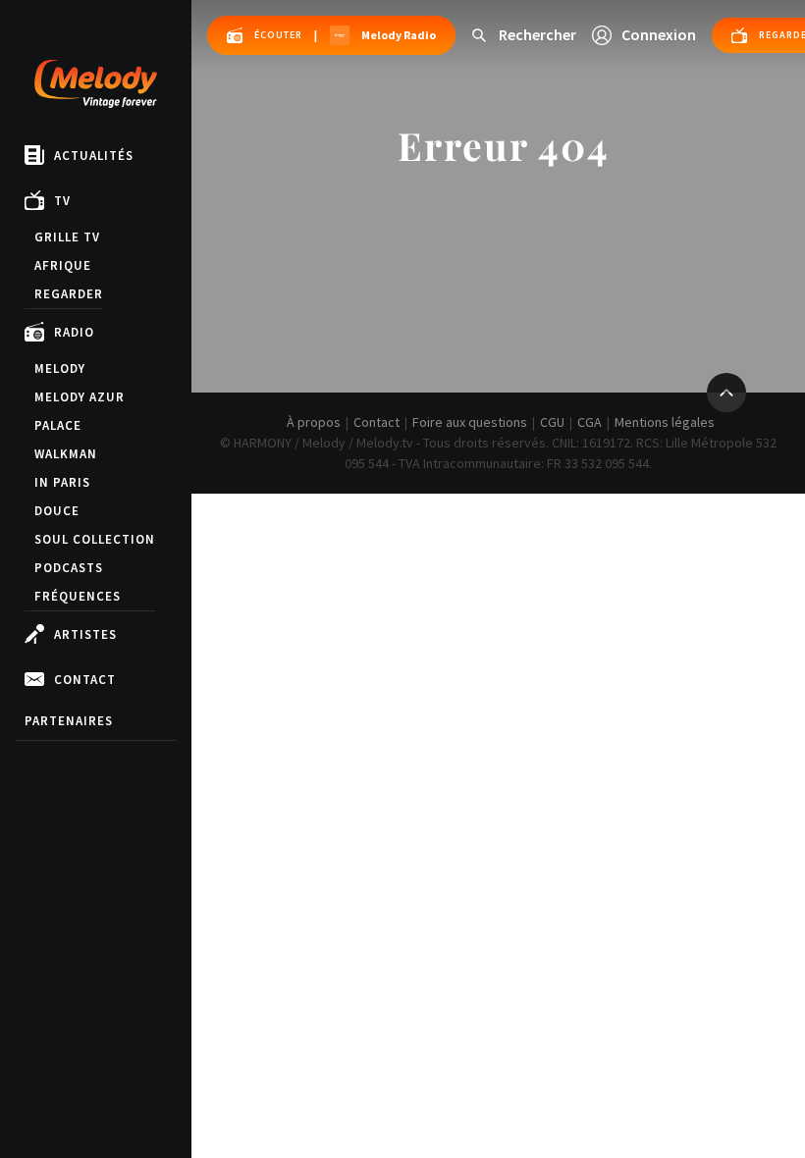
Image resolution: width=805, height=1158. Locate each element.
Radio (74, 332)
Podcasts (68, 567)
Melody (59, 368)
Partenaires (69, 720)
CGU (552, 422)
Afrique (62, 265)
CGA (589, 422)
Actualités (94, 155)
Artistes (85, 634)
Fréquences (77, 596)
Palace (57, 425)
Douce (57, 510)
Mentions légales (665, 422)
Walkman (65, 454)
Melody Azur (79, 397)
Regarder (68, 294)
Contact (85, 679)
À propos (314, 422)
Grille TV (67, 237)
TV (62, 200)
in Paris (62, 482)
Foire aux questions (469, 422)
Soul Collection (94, 539)
